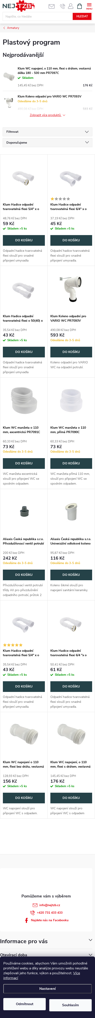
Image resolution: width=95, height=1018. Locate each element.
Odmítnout (24, 1004)
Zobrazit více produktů (46, 115)
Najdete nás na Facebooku (49, 920)
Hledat (82, 16)
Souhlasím (70, 1005)
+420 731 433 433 (50, 913)
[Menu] (89, 6)
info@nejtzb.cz (49, 905)
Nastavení (47, 988)
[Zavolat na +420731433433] (62, 6)
